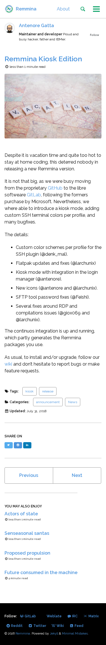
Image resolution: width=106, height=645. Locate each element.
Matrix (93, 616)
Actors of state (21, 513)
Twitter (39, 626)
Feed (78, 626)
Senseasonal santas (27, 533)
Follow (94, 35)
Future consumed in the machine (41, 572)
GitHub (55, 188)
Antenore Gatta (36, 25)
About (63, 9)
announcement (48, 402)
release (47, 391)
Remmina (26, 9)
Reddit (16, 626)
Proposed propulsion (27, 553)
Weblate (54, 616)
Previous (28, 475)
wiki (8, 364)
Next (77, 475)
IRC (74, 616)
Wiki (60, 626)
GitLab (34, 194)
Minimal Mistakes (75, 633)
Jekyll (54, 633)
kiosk (29, 391)
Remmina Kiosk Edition (43, 59)
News (72, 402)
